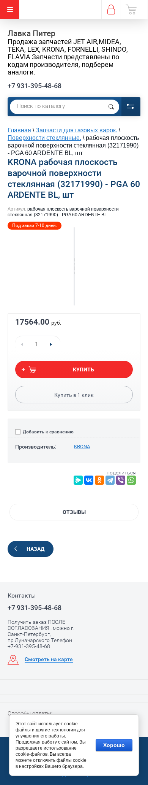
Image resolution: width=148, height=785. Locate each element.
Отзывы (74, 512)
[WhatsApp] (131, 480)
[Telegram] (110, 480)
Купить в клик (74, 395)
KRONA (82, 446)
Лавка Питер (31, 33)
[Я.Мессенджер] (78, 480)
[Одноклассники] (99, 480)
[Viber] (120, 480)
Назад (35, 549)
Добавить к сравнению (48, 432)
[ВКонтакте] (88, 480)
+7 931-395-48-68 (34, 86)
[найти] (111, 107)
